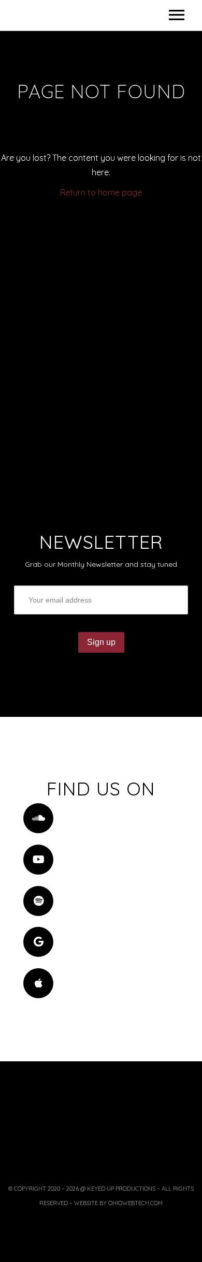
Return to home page (101, 192)
